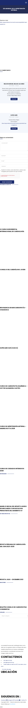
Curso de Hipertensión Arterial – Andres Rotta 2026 (13, 427)
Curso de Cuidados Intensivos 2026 (12, 470)
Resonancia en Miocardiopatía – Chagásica (13, 309)
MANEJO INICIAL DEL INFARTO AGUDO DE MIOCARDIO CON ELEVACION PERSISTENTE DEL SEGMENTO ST (13, 508)
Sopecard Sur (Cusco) (9, 348)
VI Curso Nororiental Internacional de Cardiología (12, 230)
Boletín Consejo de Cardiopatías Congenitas (13, 608)
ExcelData (12, 704)
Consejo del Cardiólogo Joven (12, 270)
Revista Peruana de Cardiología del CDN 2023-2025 (13, 545)
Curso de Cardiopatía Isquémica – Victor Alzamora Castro (13, 387)
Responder (14, 99)
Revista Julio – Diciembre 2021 (11, 579)
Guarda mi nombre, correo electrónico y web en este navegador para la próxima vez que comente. (13, 170)
